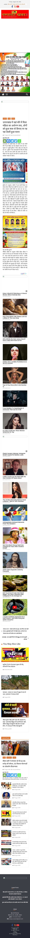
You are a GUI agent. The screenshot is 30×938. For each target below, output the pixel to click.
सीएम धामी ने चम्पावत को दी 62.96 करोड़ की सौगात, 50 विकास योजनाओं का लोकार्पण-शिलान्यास (15, 764)
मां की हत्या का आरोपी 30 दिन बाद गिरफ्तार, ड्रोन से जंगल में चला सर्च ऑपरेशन (19, 833)
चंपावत (4, 757)
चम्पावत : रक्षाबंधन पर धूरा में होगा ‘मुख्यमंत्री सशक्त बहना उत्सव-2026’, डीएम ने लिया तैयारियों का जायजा (19, 851)
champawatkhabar (17, 135)
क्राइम (9, 118)
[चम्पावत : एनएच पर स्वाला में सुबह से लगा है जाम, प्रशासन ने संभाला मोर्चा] (15, 676)
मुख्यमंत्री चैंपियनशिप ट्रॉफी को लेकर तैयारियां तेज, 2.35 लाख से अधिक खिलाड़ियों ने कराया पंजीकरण (19, 785)
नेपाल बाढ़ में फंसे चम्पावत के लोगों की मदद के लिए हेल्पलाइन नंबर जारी (16, 4)
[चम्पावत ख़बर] (3, 94)
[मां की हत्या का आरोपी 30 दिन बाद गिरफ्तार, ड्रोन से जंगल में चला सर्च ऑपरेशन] (6, 834)
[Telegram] (12, 141)
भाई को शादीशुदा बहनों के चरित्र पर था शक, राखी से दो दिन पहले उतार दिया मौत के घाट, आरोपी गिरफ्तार (19, 861)
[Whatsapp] (19, 141)
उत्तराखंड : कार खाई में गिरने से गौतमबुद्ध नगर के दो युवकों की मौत (14, 638)
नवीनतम (13, 118)
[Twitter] (15, 141)
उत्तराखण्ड (4, 118)
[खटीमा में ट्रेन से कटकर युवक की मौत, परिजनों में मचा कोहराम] (15, 648)
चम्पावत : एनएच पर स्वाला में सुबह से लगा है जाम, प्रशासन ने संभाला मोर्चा (14, 693)
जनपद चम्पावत (9, 757)
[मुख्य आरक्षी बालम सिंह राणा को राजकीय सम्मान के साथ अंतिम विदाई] (6, 796)
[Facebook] (8, 141)
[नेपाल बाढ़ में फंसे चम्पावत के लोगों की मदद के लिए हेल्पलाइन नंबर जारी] (6, 814)
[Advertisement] (15, 37)
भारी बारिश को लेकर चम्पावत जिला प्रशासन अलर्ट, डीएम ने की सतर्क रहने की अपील (19, 803)
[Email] (4, 141)
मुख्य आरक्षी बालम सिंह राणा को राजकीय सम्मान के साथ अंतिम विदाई (20, 794)
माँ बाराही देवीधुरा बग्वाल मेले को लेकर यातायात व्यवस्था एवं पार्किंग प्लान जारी (19, 842)
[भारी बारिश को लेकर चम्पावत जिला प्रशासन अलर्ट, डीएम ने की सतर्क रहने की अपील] (6, 804)
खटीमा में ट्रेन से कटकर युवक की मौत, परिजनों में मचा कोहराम (13, 665)
